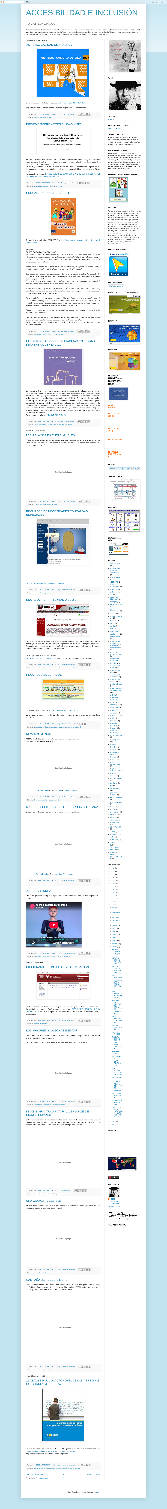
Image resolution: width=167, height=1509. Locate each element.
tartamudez (114, 834)
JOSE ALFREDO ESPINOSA (115, 1201)
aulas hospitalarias (114, 610)
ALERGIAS (114, 582)
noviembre (116, 912)
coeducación (114, 634)
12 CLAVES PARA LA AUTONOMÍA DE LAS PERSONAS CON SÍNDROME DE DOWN (63, 1382)
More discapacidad (70, 790)
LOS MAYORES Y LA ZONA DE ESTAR (51, 1030)
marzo (114, 941)
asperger (113, 602)
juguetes (113, 747)
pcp (111, 786)
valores (112, 852)
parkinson (113, 783)
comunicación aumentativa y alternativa (115, 643)
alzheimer (113, 592)
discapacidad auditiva (49, 956)
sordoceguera (115, 822)
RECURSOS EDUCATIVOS (44, 674)
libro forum (114, 760)
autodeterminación (39, 1468)
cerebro (113, 626)
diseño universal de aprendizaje (53, 668)
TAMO (112, 832)
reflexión (51, 186)
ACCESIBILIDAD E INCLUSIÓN (82, 12)
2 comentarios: (67, 1190)
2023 (113, 868)
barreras (113, 621)
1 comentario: (66, 724)
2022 (113, 871)
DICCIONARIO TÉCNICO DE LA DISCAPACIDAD (58, 967)
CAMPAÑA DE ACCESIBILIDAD (47, 1279)
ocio (111, 773)
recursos (37, 593)
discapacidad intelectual (53, 1468)
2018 (113, 883)
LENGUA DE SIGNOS (114, 753)
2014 (113, 896)
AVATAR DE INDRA (38, 890)
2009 (113, 1124)
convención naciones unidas (43, 425)
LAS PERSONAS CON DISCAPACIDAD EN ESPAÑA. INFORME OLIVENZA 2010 (61, 343)
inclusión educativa (46, 117)
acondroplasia (115, 573)
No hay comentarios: (69, 114)
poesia (112, 807)
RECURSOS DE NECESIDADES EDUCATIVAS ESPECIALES (117, 1007)
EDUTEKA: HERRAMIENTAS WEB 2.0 (51, 599)
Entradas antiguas (93, 1474)
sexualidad (114, 820)
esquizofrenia (115, 708)
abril (114, 938)
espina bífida (114, 705)
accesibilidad (38, 186)
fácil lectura (114, 715)
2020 (113, 877)
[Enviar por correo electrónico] (79, 114)
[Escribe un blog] (82, 114)
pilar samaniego (116, 802)
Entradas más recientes (35, 1474)
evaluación (114, 713)
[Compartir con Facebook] (87, 114)
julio (114, 928)
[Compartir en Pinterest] (89, 114)
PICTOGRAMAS (116, 797)
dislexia (113, 695)
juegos (65, 727)
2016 (113, 890)
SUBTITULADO (115, 827)
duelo (112, 702)
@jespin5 (111, 119)
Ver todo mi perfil (114, 1206)
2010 (113, 1121)
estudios (113, 710)
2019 (113, 880)
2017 (113, 887)
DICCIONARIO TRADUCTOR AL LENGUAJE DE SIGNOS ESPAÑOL (117, 1084)
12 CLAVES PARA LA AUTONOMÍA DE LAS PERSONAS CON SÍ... (117, 1112)
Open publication (42, 790)
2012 (113, 902)
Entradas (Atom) (42, 1478)
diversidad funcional (114, 698)
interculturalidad (116, 735)
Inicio (65, 1474)
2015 (113, 893)
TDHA (112, 837)
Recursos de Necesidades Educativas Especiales (45, 583)
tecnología (58, 186)
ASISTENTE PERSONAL (114, 598)
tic (111, 845)
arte (111, 594)
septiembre (116, 920)
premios (113, 809)
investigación (63, 425)
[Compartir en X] (84, 114)
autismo (36, 117)
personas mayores (113, 794)
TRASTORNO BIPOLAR (115, 848)
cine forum (114, 631)
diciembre (116, 907)
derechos (113, 663)
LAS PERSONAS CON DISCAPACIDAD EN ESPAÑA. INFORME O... (117, 982)
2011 (113, 905)
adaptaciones (47, 334)
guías (112, 718)
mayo (114, 934)
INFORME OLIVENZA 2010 (57, 415)
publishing (58, 790)
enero (114, 947)
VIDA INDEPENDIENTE (116, 857)
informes (45, 186)
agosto (115, 925)
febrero (115, 944)
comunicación (115, 637)
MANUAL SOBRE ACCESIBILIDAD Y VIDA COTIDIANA (62, 807)
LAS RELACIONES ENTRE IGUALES (50, 435)
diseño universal (48, 884)
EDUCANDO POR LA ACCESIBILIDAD (51, 193)
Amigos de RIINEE (114, 128)
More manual (68, 874)
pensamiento (115, 788)
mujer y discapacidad (115, 769)
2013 (113, 899)
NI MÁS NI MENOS (38, 734)
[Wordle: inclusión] (116, 286)
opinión (49, 504)
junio (114, 931)
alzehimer (113, 589)
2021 (113, 874)
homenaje (113, 721)
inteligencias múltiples (114, 731)
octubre (115, 917)
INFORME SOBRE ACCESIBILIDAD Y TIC (53, 124)
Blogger (96, 1492)
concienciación (115, 648)
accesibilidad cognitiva (115, 569)
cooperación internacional (115, 659)
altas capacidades (114, 585)
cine (111, 629)
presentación (115, 812)
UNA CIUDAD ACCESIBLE (43, 1200)
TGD (112, 842)
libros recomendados (40, 800)
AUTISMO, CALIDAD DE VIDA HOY (49, 44)
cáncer (112, 623)
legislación (71, 425)
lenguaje (113, 757)
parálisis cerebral (116, 778)
